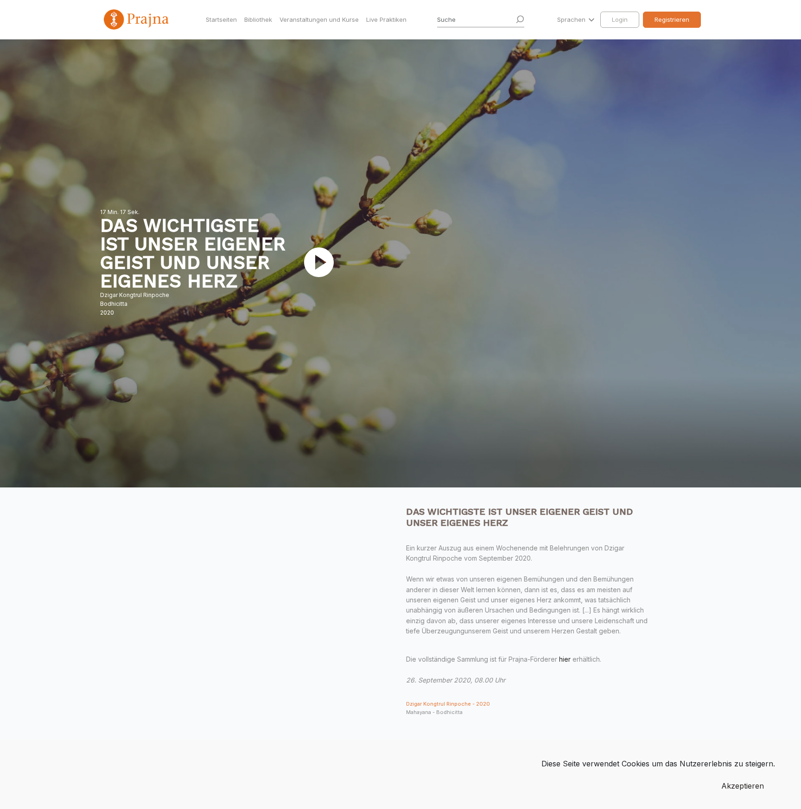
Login (620, 19)
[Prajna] (137, 19)
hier (565, 659)
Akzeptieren (742, 785)
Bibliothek (258, 19)
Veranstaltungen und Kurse (319, 19)
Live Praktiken (386, 19)
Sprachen (572, 19)
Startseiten (221, 19)
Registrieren (672, 19)
